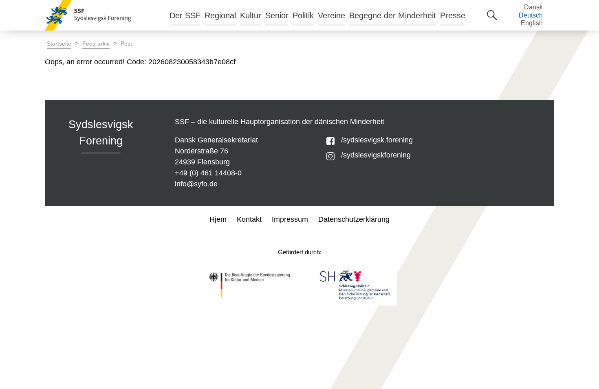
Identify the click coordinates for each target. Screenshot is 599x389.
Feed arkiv (96, 44)
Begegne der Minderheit (392, 15)
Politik (303, 15)
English (532, 23)
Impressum (290, 219)
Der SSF (185, 15)
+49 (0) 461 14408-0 (208, 173)
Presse (452, 15)
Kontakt (249, 219)
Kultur (250, 15)
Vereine (331, 15)
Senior (276, 15)
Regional (220, 15)
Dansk (533, 7)
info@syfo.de (196, 184)
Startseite (59, 44)
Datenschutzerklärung (354, 219)
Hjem (218, 219)
